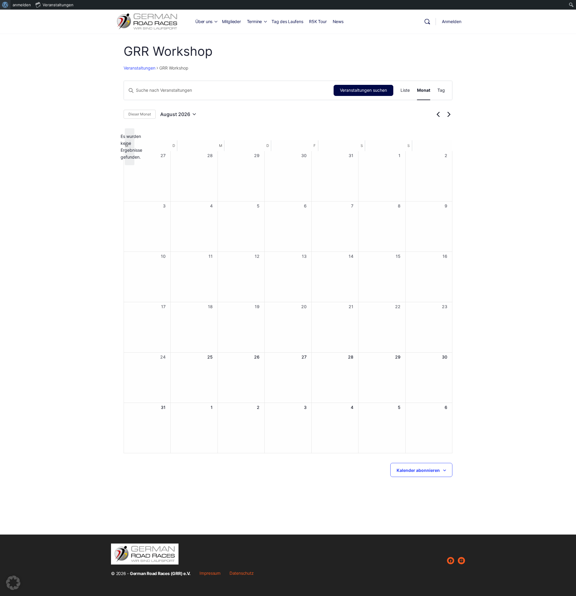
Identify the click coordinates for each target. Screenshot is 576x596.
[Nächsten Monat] (448, 114)
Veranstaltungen (139, 67)
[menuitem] (5, 5)
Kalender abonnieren (418, 470)
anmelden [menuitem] (22, 4)
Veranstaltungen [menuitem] (58, 4)
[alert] (129, 146)
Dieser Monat (139, 114)
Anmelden (451, 21)
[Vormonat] (438, 114)
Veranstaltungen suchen (363, 90)
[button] (13, 583)
